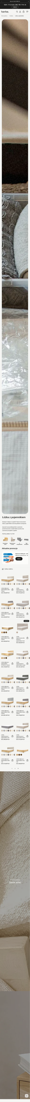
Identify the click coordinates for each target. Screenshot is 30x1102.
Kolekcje (11, 15)
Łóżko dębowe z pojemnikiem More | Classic (22, 705)
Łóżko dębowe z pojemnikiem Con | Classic (7, 681)
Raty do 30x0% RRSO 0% (15, 1)
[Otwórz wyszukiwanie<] (17, 11)
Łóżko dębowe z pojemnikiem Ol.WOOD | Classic (7, 657)
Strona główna (4, 15)
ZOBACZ (15, 7)
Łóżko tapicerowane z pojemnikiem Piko (22, 583)
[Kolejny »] (18, 768)
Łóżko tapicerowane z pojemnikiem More (22, 730)
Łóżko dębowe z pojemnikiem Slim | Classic (7, 583)
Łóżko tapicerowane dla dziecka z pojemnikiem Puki (22, 632)
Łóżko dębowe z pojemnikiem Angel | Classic (7, 607)
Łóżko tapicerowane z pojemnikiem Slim (22, 607)
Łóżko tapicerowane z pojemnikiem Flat (7, 730)
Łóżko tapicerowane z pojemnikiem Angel (22, 657)
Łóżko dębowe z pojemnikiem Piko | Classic (7, 705)
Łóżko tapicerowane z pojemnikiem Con (22, 681)
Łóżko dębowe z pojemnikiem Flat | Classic (7, 632)
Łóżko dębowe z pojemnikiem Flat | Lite (22, 754)
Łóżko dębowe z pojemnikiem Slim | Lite (7, 754)
